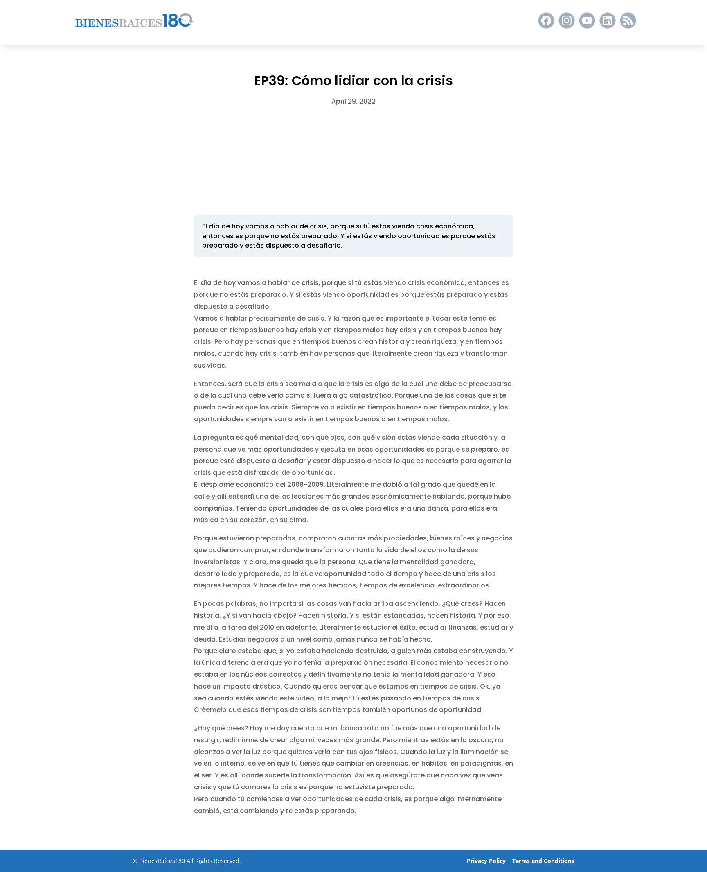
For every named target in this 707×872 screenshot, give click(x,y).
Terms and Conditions (543, 861)
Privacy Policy (486, 861)
